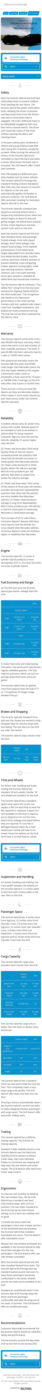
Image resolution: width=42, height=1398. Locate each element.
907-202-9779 (30, 1377)
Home (6, 13)
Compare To (23, 13)
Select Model (13, 13)
